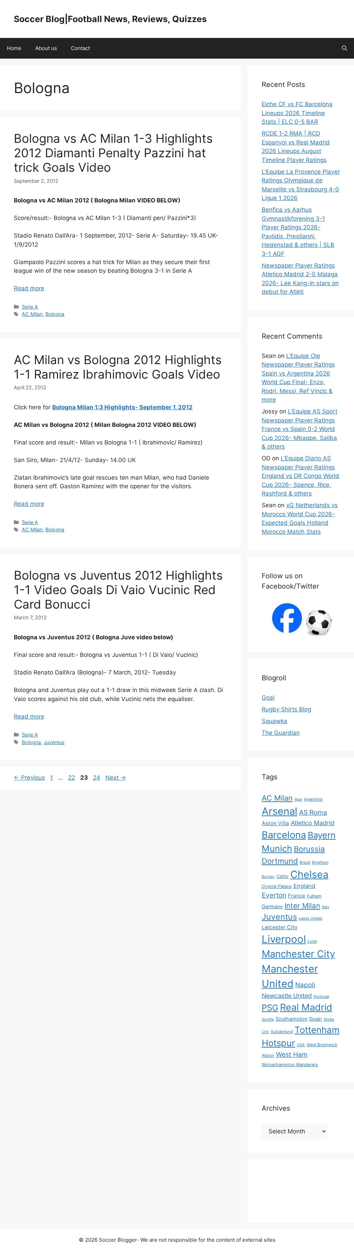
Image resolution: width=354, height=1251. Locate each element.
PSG (270, 1007)
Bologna (54, 314)
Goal (268, 697)
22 (72, 777)
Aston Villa (275, 823)
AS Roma (313, 812)
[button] (344, 48)
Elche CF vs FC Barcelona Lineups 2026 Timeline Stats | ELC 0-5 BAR (297, 113)
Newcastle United (287, 995)
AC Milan (32, 314)
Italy (325, 906)
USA (301, 1044)
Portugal (321, 996)
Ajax (298, 799)
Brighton (320, 862)
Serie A (30, 307)
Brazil (305, 862)
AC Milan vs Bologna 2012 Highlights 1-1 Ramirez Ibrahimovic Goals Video (118, 366)
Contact (80, 48)
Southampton (291, 1019)
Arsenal (279, 811)
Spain (315, 1019)
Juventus (54, 742)
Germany (272, 906)
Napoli (305, 985)
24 (97, 777)
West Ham (292, 1055)
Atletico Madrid (312, 823)
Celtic (283, 876)
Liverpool (284, 939)
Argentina (313, 799)
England (304, 885)
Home (14, 48)
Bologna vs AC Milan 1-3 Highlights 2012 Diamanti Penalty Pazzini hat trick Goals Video (113, 152)
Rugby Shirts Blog (286, 709)
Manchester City (298, 954)
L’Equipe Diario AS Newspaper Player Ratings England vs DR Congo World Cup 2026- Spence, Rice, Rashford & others (300, 476)
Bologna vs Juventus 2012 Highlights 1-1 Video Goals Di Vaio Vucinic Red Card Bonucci (118, 589)
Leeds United (310, 918)
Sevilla (268, 1019)
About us (46, 48)
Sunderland (282, 1031)
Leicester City (280, 927)
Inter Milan (302, 905)
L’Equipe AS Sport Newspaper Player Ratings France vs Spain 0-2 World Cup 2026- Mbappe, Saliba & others (299, 429)
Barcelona (284, 835)
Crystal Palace (277, 886)
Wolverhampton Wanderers (290, 1064)
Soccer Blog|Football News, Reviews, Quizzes (110, 19)
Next (115, 777)
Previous (29, 777)
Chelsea (309, 874)
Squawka (274, 721)
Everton (274, 895)
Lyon (312, 941)
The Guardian (281, 732)
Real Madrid (306, 1007)
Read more (29, 288)
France (296, 895)
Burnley (268, 876)
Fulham (314, 896)
